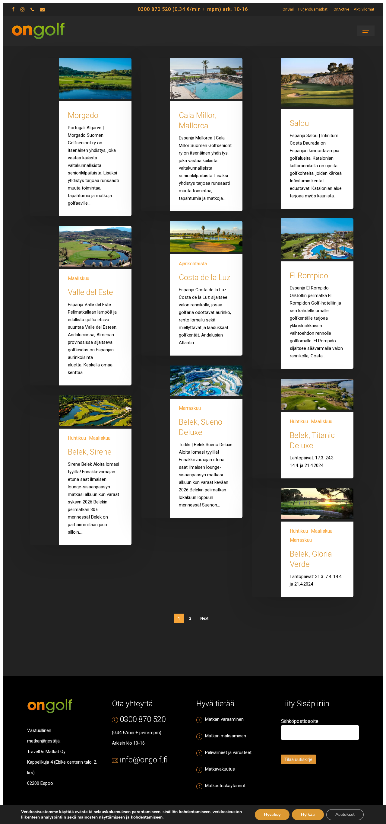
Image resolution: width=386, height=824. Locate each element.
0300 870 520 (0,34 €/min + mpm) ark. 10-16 (193, 9)
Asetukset (345, 814)
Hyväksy (272, 814)
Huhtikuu (299, 421)
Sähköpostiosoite (299, 721)
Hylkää (308, 814)
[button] (366, 31)
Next (204, 618)
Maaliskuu (78, 278)
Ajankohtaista (193, 263)
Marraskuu (190, 408)
